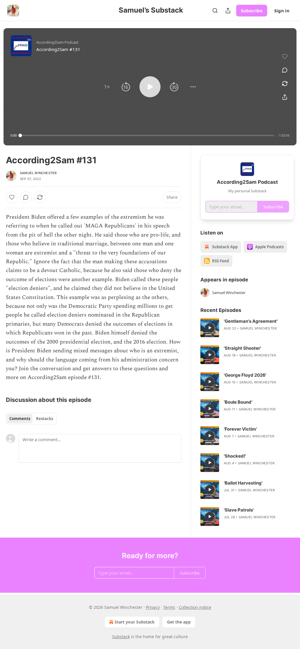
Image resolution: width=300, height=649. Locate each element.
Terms (169, 607)
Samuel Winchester (38, 173)
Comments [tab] (19, 418)
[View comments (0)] (284, 70)
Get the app (179, 622)
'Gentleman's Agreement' (250, 321)
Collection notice (195, 607)
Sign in (281, 10)
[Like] (12, 197)
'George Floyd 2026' (245, 375)
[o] (209, 327)
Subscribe (251, 10)
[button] (107, 86)
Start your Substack (135, 622)
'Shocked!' (235, 456)
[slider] (147, 135)
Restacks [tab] (44, 418)
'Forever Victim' (240, 429)
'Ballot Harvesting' (243, 483)
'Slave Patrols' (239, 510)
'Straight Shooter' (242, 348)
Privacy (153, 607)
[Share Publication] (228, 10)
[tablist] (31, 418)
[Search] (215, 10)
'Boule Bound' (238, 402)
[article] (247, 327)
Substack (121, 636)
